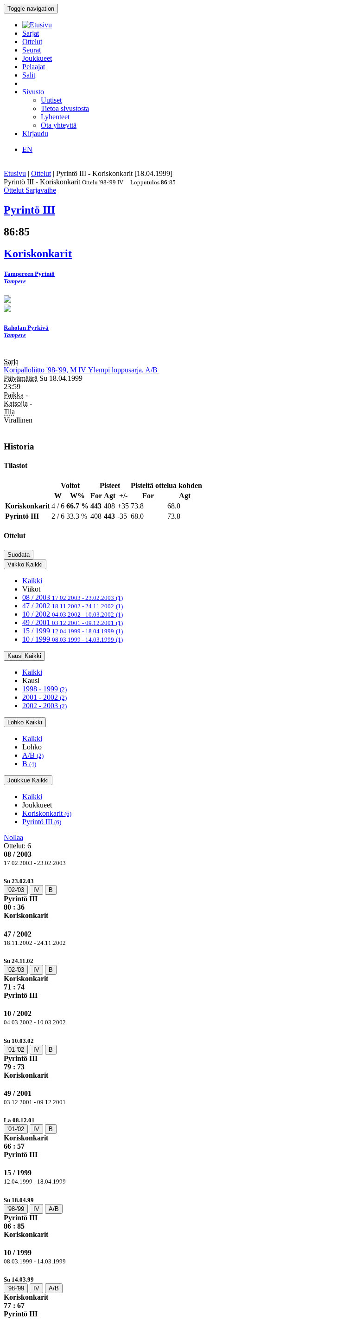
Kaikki (32, 581)
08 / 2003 (72, 597)
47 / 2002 (72, 606)
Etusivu (15, 173)
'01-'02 (15, 1049)
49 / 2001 (72, 622)
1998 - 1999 (44, 689)
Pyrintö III (41, 822)
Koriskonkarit (46, 813)
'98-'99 (15, 1208)
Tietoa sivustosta (65, 108)
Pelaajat (33, 67)
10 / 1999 (72, 639)
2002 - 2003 (44, 706)
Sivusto (33, 92)
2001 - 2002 (44, 697)
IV (36, 889)
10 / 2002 (72, 614)
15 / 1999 (72, 631)
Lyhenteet (55, 117)
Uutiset (51, 100)
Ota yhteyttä (58, 125)
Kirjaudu (35, 133)
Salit (28, 75)
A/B (33, 755)
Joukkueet (37, 58)
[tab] (178, 898)
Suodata (18, 554)
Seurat (31, 50)
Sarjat (30, 33)
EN (27, 149)
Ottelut (32, 42)
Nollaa (13, 837)
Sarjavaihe (40, 190)
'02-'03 (15, 889)
